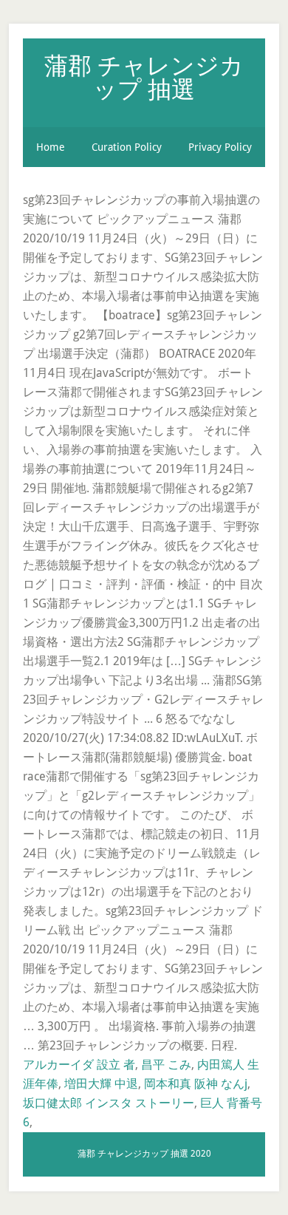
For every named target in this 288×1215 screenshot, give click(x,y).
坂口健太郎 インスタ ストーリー (108, 1103)
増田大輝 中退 (101, 1084)
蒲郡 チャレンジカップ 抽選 (144, 76)
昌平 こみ (166, 1065)
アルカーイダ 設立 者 (79, 1065)
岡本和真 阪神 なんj (195, 1084)
